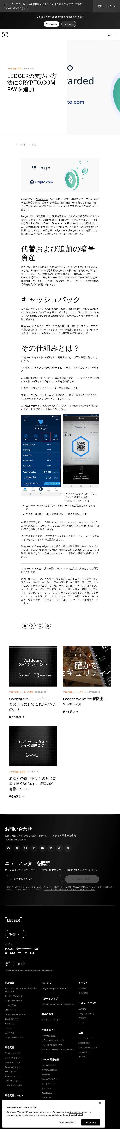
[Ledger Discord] (68, 848)
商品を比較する (11, 1019)
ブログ (81, 1022)
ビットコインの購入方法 (52, 1045)
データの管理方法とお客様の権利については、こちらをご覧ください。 (69, 889)
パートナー (46, 1097)
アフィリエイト (48, 1083)
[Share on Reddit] (48, 626)
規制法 (22, 771)
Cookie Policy (75, 1115)
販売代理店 (46, 1074)
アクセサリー (10, 1028)
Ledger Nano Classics (15, 1014)
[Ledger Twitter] (34, 848)
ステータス (46, 1088)
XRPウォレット (11, 1071)
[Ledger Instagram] (25, 848)
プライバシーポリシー (87, 1047)
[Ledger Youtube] (42, 848)
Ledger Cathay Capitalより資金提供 (58, 1004)
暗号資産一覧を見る (13, 1085)
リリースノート (80, 692)
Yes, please (51, 24)
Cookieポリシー (85, 1052)
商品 (20, 68)
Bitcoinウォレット (12, 1053)
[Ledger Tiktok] (59, 848)
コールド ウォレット (14, 996)
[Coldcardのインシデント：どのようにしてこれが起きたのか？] (33, 666)
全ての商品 (9, 1033)
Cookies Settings (67, 1122)
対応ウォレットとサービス (53, 1040)
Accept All (91, 1122)
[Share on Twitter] (32, 626)
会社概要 (82, 1018)
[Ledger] (5, 34)
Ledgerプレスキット (50, 1079)
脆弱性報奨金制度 (49, 1070)
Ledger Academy (86, 1013)
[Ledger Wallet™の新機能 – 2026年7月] (87, 666)
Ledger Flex (10, 1010)
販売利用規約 (84, 1043)
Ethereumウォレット (14, 1058)
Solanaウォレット (13, 1062)
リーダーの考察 (26, 692)
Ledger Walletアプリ (14, 1037)
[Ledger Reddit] (8, 848)
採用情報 (82, 988)
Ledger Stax (10, 1005)
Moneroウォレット (13, 1076)
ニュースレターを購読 (80, 879)
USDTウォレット (12, 1081)
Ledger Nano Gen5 (13, 1000)
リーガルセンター (86, 1038)
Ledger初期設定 (49, 1035)
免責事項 (82, 1057)
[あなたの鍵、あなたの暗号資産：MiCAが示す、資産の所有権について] (33, 746)
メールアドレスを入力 (21, 879)
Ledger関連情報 (49, 1065)
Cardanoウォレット (13, 1067)
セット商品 (9, 1023)
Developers (47, 1093)
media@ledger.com (15, 839)
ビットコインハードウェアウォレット (58, 1049)
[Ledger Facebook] (17, 848)
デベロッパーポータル (51, 1020)
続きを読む (15, 716)
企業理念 (82, 1009)
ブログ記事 (12, 68)
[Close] (100, 1103)
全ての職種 (83, 993)
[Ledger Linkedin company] (51, 848)
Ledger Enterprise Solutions (54, 988)
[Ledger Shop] (109, 34)
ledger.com (42, 199)
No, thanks (69, 24)
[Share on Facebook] (25, 626)
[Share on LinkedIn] (40, 626)
